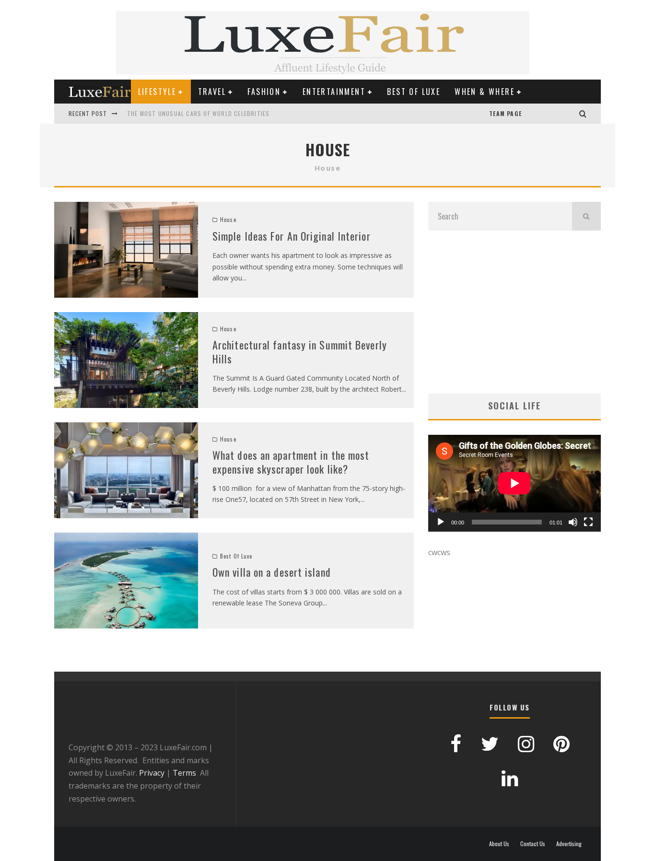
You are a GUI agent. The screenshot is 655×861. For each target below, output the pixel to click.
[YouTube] (531, 113)
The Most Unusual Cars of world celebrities (198, 113)
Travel (212, 91)
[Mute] (573, 522)
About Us (499, 844)
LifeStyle (157, 91)
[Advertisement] (514, 312)
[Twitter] (560, 113)
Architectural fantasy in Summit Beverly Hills (299, 351)
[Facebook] (550, 113)
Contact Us (532, 844)
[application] (514, 483)
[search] (586, 216)
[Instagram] (569, 113)
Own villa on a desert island (271, 572)
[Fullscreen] (588, 522)
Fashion (264, 91)
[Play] (440, 522)
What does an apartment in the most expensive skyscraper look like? (290, 462)
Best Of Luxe (413, 91)
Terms (184, 773)
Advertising (569, 844)
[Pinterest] (541, 113)
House (228, 219)
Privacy (151, 773)
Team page (505, 113)
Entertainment (334, 91)
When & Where (485, 91)
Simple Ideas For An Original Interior (291, 236)
